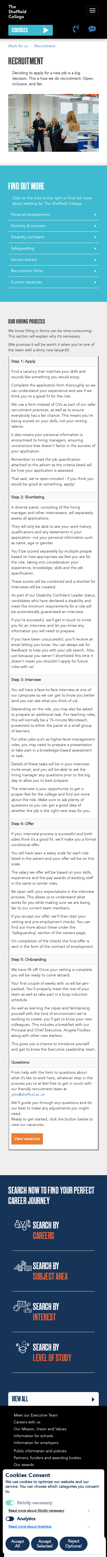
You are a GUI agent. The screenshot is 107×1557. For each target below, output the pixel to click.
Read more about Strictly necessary (36, 1510)
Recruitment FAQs (27, 271)
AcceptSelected (44, 1544)
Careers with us (27, 1422)
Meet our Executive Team (36, 1415)
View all (20, 1399)
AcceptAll (17, 1544)
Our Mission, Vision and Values (40, 1429)
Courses (20, 30)
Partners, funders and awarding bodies (47, 1458)
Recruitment (44, 46)
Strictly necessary (34, 1502)
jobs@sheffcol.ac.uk (28, 1094)
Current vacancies (26, 282)
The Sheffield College (17, 9)
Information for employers (36, 1442)
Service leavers (24, 259)
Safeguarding (22, 248)
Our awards (24, 1464)
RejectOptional (73, 1543)
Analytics (26, 1518)
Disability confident (27, 237)
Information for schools (33, 1436)
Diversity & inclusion (28, 225)
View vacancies (27, 1138)
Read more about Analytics (30, 1526)
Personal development (30, 214)
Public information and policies (40, 1451)
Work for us (18, 46)
